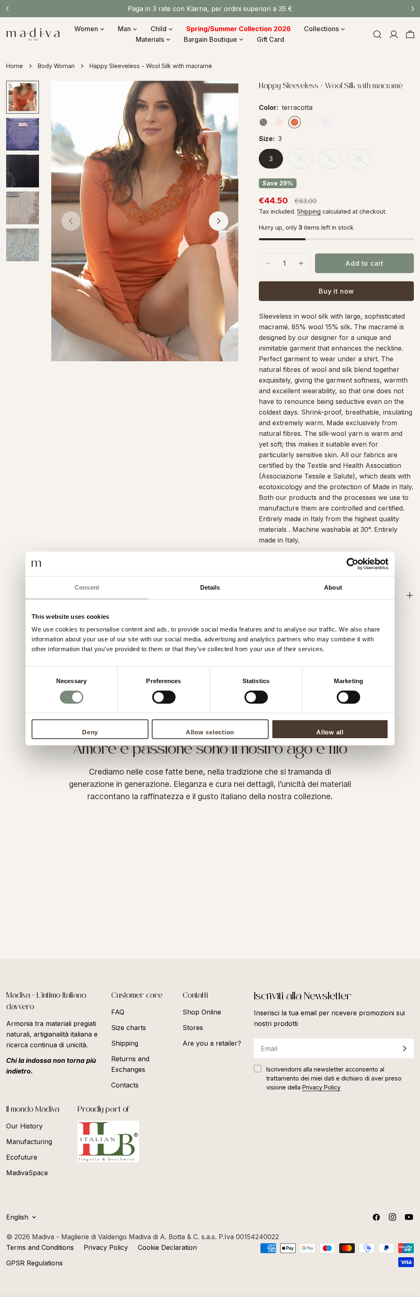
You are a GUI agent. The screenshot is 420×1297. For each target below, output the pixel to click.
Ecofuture (21, 1157)
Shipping (309, 211)
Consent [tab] (87, 587)
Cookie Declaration (167, 1247)
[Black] (263, 122)
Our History (24, 1126)
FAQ (117, 1012)
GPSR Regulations (34, 1263)
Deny (90, 732)
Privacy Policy (106, 1247)
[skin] (278, 122)
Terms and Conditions (40, 1247)
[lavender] (325, 122)
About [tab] (333, 587)
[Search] (377, 34)
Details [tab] (210, 587)
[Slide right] (218, 221)
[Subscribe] (404, 1048)
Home (14, 65)
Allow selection (210, 732)
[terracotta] (294, 122)
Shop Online (202, 1012)
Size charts (128, 1027)
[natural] (310, 122)
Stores (193, 1027)
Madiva (44, 1237)
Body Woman (56, 65)
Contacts (125, 1085)
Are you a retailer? (212, 1043)
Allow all (330, 732)
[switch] (164, 697)
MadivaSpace (27, 1173)
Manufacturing (29, 1141)
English (17, 1217)
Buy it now (336, 291)
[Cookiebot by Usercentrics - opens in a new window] (352, 564)
